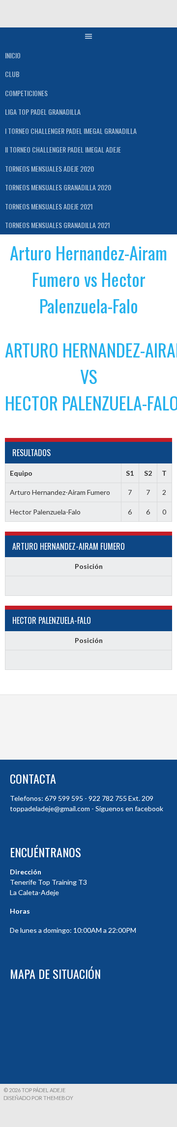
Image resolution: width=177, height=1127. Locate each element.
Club (12, 74)
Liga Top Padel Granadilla (43, 111)
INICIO (13, 55)
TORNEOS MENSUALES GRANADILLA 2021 (57, 225)
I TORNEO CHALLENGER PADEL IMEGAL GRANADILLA (71, 131)
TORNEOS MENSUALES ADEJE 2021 (49, 206)
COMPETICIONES (26, 93)
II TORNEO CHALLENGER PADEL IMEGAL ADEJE (63, 149)
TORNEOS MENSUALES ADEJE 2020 (49, 168)
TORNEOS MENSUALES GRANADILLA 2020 (58, 187)
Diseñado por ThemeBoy (38, 1098)
